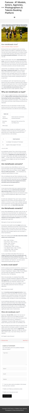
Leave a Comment (5, 46)
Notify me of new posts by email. (11, 392)
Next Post (25, 340)
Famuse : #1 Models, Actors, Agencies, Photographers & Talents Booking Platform (15, 7)
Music (11, 46)
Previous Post (4, 340)
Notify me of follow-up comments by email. (13, 388)
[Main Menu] (14, 17)
